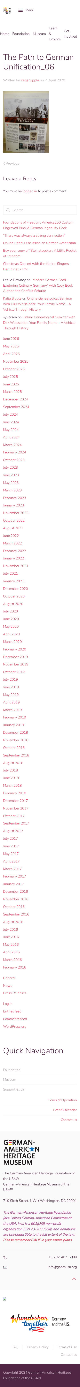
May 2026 (11, 346)
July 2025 (10, 376)
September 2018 (16, 755)
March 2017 (12, 869)
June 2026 (11, 338)
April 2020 (11, 634)
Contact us (69, 1119)
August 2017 (13, 831)
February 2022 (14, 551)
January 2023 (13, 505)
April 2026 (11, 354)
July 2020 (10, 611)
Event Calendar (65, 1110)
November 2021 (15, 566)
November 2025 (15, 361)
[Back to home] (7, 10)
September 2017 (16, 823)
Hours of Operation (62, 1100)
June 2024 (11, 422)
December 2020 (15, 588)
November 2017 (15, 808)
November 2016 (15, 899)
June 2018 (11, 778)
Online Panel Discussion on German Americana (39, 243)
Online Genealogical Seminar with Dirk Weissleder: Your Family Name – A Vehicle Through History (37, 304)
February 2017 (14, 876)
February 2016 (14, 967)
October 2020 (14, 596)
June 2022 (11, 535)
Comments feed (15, 1019)
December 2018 (15, 732)
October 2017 (14, 816)
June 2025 (11, 384)
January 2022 (13, 558)
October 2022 (14, 520)
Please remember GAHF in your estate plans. (37, 1240)
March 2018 (12, 785)
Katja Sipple (30, 80)
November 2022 (15, 513)
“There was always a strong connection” (34, 235)
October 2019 (14, 672)
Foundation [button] (21, 33)
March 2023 (12, 490)
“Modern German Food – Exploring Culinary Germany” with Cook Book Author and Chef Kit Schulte (38, 285)
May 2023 (11, 482)
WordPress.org (14, 1026)
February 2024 (14, 452)
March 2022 (12, 543)
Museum (9, 1079)
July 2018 (10, 770)
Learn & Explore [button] (55, 34)
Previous (12, 163)
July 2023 (10, 467)
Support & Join (14, 1089)
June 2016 (11, 937)
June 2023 (11, 475)
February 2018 (14, 793)
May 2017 (11, 853)
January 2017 (13, 884)
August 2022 (13, 528)
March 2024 (12, 445)
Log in (8, 1003)
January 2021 (13, 581)
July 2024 (10, 414)
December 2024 (15, 399)
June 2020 (11, 619)
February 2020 (14, 649)
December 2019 (15, 657)
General (9, 978)
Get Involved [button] (70, 34)
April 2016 (11, 952)
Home (4, 33)
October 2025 (14, 369)
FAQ (15, 1347)
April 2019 (11, 702)
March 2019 (12, 710)
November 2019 (15, 664)
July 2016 (10, 929)
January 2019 (13, 725)
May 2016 (11, 944)
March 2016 (12, 959)
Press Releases (14, 993)
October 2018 (14, 747)
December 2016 (15, 891)
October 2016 (14, 906)
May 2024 (11, 429)
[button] (26, 10)
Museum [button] (39, 33)
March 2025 (12, 391)
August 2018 (13, 763)
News (7, 985)
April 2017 (11, 861)
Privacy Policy (38, 1347)
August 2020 (13, 604)
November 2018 (15, 740)
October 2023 (14, 460)
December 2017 (15, 800)
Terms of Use (67, 1347)
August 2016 (13, 922)
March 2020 (12, 641)
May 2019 (11, 694)
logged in (30, 191)
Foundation (12, 1070)
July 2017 (10, 838)
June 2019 (11, 687)
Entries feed (12, 1011)
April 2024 (11, 437)
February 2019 (14, 717)
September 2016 (16, 914)
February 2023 (14, 498)
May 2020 (11, 626)
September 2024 (16, 407)
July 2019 (10, 679)
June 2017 (11, 846)
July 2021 (10, 573)
